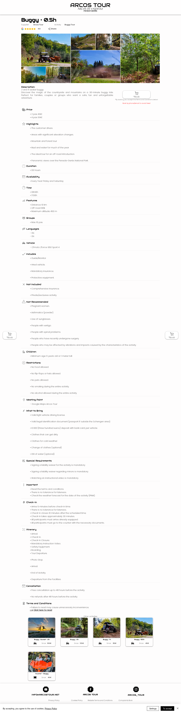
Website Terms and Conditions (100, 700)
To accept (167, 708)
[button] (54, 29)
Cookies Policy (76, 700)
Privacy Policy (53, 700)
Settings (153, 708)
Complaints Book (125, 700)
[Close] (177, 708)
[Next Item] (155, 58)
